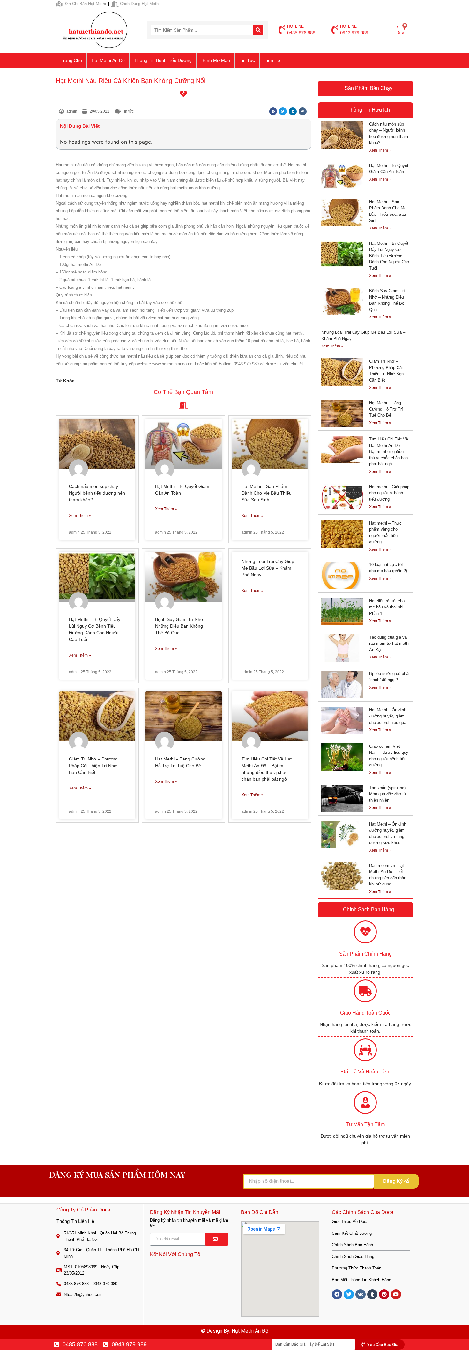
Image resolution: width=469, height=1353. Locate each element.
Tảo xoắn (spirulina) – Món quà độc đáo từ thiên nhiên (389, 794)
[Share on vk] (303, 111)
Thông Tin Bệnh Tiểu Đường (163, 60)
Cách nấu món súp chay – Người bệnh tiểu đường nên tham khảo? (97, 493)
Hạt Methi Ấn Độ (108, 60)
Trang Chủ (71, 60)
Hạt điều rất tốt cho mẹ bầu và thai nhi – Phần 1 (388, 607)
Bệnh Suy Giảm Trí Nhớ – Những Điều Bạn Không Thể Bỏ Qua (181, 626)
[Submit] (216, 1239)
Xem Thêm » (80, 515)
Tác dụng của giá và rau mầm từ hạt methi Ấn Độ (389, 643)
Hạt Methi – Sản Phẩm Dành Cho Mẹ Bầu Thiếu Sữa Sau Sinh (267, 493)
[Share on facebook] (273, 111)
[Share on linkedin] (293, 111)
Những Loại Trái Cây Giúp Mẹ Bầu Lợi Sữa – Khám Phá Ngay (268, 568)
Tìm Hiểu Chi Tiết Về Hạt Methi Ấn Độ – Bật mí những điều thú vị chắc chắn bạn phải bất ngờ (388, 451)
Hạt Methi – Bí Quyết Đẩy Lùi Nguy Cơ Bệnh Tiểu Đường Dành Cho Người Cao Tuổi (389, 256)
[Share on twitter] (283, 111)
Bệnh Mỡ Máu (215, 60)
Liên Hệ (272, 60)
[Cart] (400, 30)
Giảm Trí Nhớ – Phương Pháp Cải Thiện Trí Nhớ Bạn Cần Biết (93, 765)
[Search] (258, 30)
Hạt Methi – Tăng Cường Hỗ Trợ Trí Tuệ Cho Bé (386, 409)
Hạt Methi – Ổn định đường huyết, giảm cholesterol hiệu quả (387, 716)
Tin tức (247, 60)
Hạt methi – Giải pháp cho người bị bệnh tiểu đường (389, 493)
